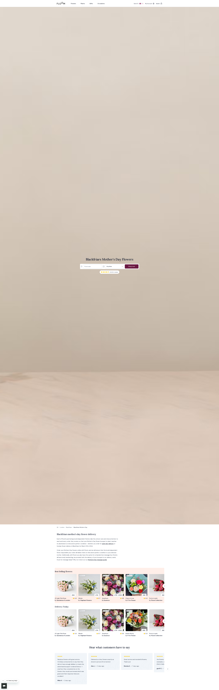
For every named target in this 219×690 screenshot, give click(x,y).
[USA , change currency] (142, 3)
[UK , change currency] (140, 3)
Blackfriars (69, 527)
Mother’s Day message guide (97, 560)
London (62, 527)
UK (57, 527)
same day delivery (108, 544)
